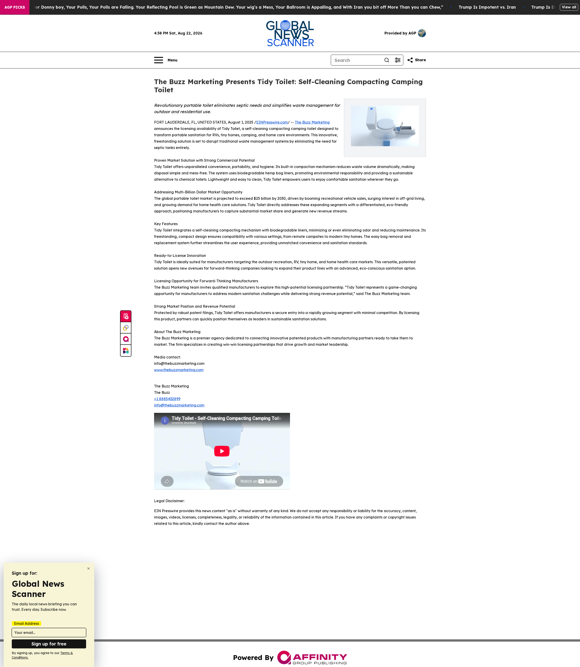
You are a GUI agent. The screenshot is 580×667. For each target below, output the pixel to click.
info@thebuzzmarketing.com (179, 405)
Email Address (26, 623)
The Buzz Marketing (312, 122)
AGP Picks (15, 7)
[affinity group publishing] (126, 339)
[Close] (88, 568)
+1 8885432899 (167, 399)
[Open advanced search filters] (397, 60)
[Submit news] (126, 316)
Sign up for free (48, 644)
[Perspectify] (126, 328)
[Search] (386, 60)
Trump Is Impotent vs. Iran (487, 7)
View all (569, 7)
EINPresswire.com (272, 122)
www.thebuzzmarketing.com (178, 370)
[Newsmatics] (126, 350)
